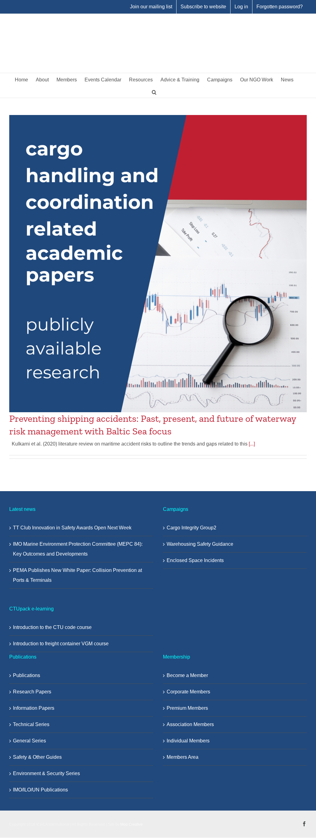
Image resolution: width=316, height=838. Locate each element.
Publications (26, 675)
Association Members (190, 724)
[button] (154, 91)
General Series (29, 740)
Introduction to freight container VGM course (61, 643)
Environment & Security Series (46, 773)
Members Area (182, 757)
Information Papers (33, 708)
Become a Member (187, 675)
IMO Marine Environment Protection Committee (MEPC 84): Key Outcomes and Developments (78, 549)
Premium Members (187, 708)
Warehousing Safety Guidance (200, 544)
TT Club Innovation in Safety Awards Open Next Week (72, 527)
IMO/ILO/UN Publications (40, 789)
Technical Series (31, 724)
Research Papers (32, 691)
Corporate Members (188, 691)
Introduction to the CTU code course (52, 627)
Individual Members (188, 740)
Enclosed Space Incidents (195, 560)
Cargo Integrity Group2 (191, 527)
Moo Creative (131, 824)
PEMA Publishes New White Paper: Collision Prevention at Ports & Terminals (77, 575)
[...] (252, 443)
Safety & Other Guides (37, 757)
